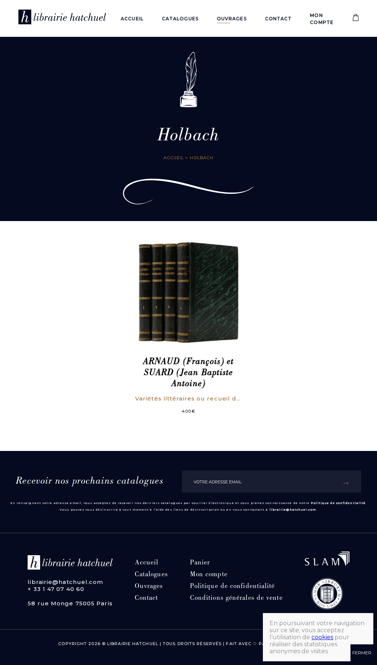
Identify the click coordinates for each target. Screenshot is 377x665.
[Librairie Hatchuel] (62, 18)
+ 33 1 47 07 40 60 (56, 588)
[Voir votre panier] (356, 19)
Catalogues (180, 18)
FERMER (361, 652)
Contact (278, 18)
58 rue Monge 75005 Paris (70, 603)
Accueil (132, 18)
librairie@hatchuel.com (292, 509)
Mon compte (209, 574)
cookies (322, 637)
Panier (200, 563)
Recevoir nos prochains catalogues (89, 481)
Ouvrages (232, 18)
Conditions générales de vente (236, 598)
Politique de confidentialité (338, 503)
